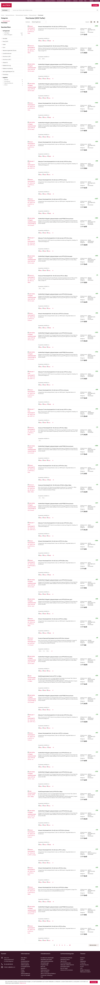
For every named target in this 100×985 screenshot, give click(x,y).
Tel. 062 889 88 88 (8, 964)
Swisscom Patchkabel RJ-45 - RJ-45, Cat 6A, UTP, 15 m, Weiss (53, 46)
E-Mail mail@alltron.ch (9, 967)
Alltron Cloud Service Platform (48, 973)
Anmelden (95, 5)
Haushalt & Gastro (65, 966)
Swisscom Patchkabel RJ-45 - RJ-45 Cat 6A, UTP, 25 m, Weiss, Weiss (54, 485)
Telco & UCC (63, 961)
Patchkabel (40, 15)
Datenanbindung (45, 970)
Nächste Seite (93, 945)
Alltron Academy (45, 971)
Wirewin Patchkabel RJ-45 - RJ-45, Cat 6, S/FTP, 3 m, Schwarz (53, 313)
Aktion (6, 85)
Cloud (81, 959)
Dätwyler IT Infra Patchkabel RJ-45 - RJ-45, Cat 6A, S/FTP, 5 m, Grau (55, 161)
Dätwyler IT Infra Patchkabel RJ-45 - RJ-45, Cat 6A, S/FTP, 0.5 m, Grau (55, 523)
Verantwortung (24, 963)
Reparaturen (44, 968)
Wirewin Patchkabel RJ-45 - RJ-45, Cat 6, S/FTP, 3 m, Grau (52, 142)
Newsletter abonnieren (46, 959)
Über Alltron (24, 957)
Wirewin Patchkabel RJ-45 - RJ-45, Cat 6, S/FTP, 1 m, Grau (52, 199)
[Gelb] (49, 41)
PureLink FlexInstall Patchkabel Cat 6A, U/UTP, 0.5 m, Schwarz (53, 638)
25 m (43, 58)
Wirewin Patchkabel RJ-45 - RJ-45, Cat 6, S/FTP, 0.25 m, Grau (53, 560)
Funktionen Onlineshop (46, 975)
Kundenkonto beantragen (47, 957)
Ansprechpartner (25, 961)
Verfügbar (6, 33)
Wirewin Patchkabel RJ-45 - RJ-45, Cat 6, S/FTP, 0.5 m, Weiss (53, 887)
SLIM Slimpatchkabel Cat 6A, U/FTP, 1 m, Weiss (49, 676)
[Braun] (44, 41)
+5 (52, 78)
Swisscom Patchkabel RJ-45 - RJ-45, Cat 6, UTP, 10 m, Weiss (52, 427)
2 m (39, 58)
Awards (23, 968)
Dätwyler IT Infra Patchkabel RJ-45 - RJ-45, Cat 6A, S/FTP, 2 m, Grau (55, 372)
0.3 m (40, 651)
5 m (39, 440)
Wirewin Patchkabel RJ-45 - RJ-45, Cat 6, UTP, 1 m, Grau (52, 849)
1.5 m (47, 651)
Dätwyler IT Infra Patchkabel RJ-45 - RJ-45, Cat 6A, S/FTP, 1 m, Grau (54, 409)
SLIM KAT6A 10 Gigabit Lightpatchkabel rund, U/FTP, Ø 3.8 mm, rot (54, 752)
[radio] (91, 22)
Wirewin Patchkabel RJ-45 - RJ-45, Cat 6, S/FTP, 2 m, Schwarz (53, 390)
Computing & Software (66, 957)
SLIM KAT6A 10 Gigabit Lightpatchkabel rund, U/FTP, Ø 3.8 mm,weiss (55, 64)
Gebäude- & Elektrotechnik (67, 964)
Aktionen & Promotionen (66, 970)
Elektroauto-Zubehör (85, 971)
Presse (22, 970)
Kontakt (81, 0)
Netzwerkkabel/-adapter (22, 15)
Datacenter (83, 961)
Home (2, 15)
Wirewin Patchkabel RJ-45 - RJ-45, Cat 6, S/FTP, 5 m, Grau (52, 179)
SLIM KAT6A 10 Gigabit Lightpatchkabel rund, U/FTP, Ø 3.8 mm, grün (55, 599)
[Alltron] (6, 5)
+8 (53, 40)
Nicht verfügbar (8, 34)
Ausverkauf (7, 81)
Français (97, 0)
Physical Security (84, 964)
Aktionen (75, 0)
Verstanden (93, 982)
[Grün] (48, 174)
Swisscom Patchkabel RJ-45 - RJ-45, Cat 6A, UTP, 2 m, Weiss (53, 275)
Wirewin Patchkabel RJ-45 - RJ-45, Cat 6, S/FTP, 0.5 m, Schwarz (53, 830)
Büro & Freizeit (64, 968)
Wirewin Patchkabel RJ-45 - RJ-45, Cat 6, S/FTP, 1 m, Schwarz (53, 733)
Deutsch (91, 0)
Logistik (23, 971)
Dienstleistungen (60, 0)
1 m (44, 651)
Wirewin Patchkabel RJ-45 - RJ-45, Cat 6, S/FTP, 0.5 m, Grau (53, 103)
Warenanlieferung (25, 973)
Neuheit (6, 79)
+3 (51, 651)
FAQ (85, 0)
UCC (81, 968)
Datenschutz (23, 983)
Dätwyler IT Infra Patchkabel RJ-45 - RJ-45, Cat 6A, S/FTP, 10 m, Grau (55, 238)
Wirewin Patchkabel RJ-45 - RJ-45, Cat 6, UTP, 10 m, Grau (52, 868)
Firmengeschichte (25, 966)
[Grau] (48, 78)
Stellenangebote (25, 964)
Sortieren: (28, 22)
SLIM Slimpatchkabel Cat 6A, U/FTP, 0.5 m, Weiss (50, 791)
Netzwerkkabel (32, 15)
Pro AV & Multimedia (65, 963)
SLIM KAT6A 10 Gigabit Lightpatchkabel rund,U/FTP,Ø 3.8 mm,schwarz (55, 218)
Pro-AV (82, 966)
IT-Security (82, 963)
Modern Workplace (85, 970)
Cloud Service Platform (50, 0)
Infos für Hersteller (25, 975)
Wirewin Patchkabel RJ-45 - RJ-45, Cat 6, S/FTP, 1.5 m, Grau (52, 541)
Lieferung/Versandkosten (47, 961)
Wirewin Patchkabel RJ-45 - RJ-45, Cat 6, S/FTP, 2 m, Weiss (52, 619)
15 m (40, 288)
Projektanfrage (44, 964)
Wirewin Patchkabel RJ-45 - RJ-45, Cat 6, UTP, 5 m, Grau (52, 926)
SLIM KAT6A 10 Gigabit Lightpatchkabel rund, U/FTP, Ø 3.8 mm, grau (55, 772)
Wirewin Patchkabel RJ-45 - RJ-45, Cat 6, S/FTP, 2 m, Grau (52, 26)
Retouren (43, 966)
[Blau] (40, 41)
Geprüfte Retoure (8, 83)
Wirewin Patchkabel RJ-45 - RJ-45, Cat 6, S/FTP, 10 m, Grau (52, 465)
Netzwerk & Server (10, 15)
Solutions (82, 957)
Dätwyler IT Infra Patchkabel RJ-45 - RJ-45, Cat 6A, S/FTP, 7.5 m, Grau (55, 715)
